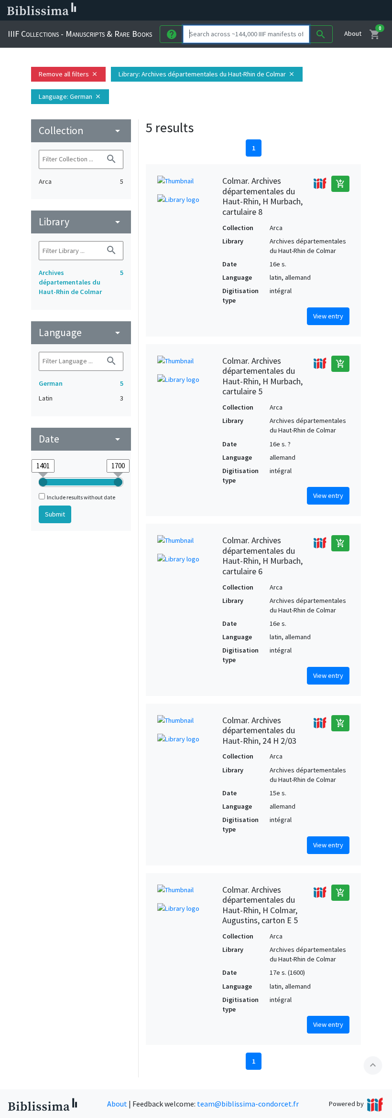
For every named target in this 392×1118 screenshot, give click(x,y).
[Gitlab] (334, 10)
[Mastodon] (288, 10)
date (81, 438)
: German (70, 96)
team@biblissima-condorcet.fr (248, 1103)
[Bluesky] (273, 10)
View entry (328, 316)
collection (81, 130)
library (81, 221)
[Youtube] (304, 10)
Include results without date (81, 497)
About (352, 33)
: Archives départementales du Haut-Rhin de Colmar (207, 74)
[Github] (319, 10)
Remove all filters (68, 74)
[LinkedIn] (258, 10)
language (81, 332)
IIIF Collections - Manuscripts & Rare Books (80, 33)
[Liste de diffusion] (242, 10)
